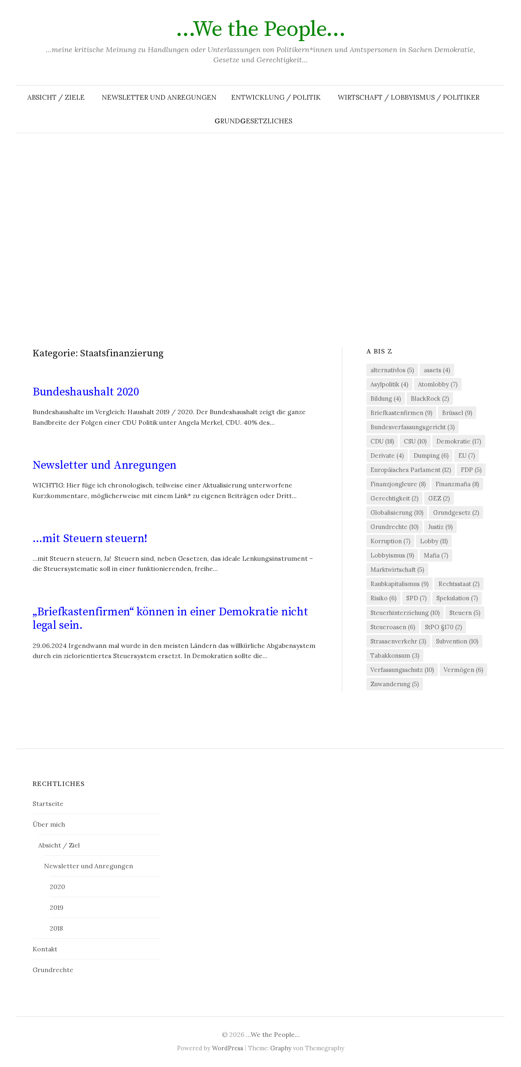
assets (437, 370)
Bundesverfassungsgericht (412, 427)
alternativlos (392, 370)
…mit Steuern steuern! (90, 538)
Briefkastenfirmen (401, 413)
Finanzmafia (457, 484)
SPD (416, 598)
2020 (57, 887)
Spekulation (457, 598)
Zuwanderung (394, 684)
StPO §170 (443, 627)
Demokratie (458, 441)
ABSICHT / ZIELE (56, 97)
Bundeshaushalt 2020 (86, 392)
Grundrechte (394, 527)
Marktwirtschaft (397, 569)
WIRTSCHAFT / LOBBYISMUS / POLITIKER (408, 97)
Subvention (457, 641)
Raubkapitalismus (399, 584)
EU (466, 455)
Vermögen (463, 670)
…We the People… (261, 29)
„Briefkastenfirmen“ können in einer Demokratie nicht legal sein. (170, 619)
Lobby (434, 541)
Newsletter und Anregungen (159, 97)
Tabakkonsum (394, 655)
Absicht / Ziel (59, 845)
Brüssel (457, 413)
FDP (471, 470)
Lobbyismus (392, 555)
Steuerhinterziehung (405, 613)
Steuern (464, 613)
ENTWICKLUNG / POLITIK (276, 97)
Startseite (48, 803)
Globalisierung (396, 512)
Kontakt (45, 949)
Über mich (49, 824)
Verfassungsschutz (402, 670)
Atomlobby (438, 384)
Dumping (431, 455)
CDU (382, 441)
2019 (56, 907)
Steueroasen (392, 627)
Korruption (390, 541)
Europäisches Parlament (410, 470)
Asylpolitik (389, 384)
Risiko (383, 598)
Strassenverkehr (398, 641)
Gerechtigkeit (394, 498)
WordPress (227, 1048)
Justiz (440, 527)
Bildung (385, 398)
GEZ (439, 498)
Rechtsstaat (458, 584)
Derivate (387, 455)
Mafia (436, 555)
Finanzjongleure (398, 484)
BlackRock (430, 398)
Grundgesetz (456, 512)
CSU (415, 441)
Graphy (280, 1048)
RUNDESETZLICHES (253, 120)
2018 (56, 928)
